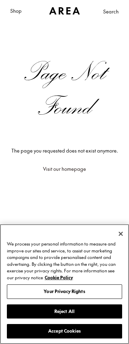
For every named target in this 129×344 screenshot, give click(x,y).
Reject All (64, 311)
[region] (64, 284)
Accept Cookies (64, 331)
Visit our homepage (64, 168)
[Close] (120, 233)
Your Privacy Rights (64, 291)
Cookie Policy (59, 277)
